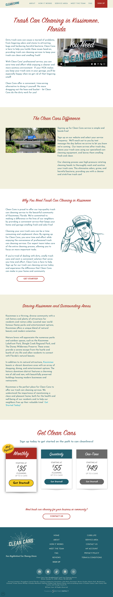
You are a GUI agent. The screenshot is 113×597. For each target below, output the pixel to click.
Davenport (73, 581)
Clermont (9, 583)
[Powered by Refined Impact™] (56, 591)
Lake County (99, 583)
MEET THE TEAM (56, 549)
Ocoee (15, 583)
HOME (56, 535)
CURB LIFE (91, 535)
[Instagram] (73, 572)
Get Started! (31, 279)
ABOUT (56, 540)
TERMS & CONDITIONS (92, 558)
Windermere (101, 581)
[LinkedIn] (65, 572)
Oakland (44, 583)
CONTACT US (56, 516)
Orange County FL (61, 585)
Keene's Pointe (61, 583)
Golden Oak (52, 583)
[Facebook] (39, 572)
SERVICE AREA (91, 540)
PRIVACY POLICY (91, 553)
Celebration (50, 581)
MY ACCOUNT (92, 549)
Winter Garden (83, 581)
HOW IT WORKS (56, 544)
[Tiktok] (56, 572)
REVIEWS (56, 558)
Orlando (31, 583)
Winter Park (92, 581)
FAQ (56, 553)
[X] (48, 572)
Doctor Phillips (23, 583)
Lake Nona (65, 581)
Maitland (38, 583)
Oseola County (89, 583)
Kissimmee (48, 362)
